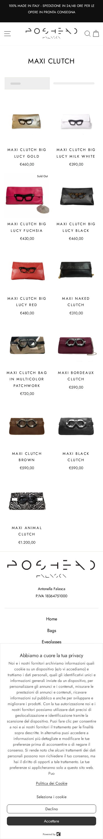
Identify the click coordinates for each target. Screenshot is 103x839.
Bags (51, 630)
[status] (27, 83)
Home (51, 619)
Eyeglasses (51, 642)
